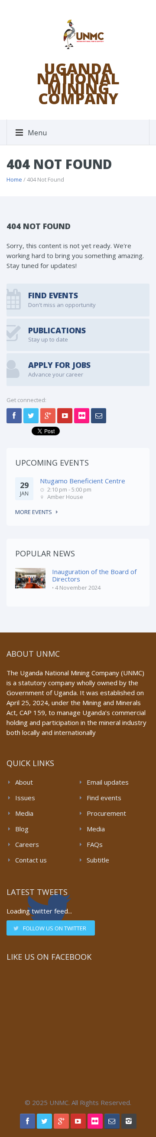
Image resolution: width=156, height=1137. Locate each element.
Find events (104, 797)
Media (24, 813)
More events (33, 512)
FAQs (95, 844)
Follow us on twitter (54, 928)
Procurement (106, 813)
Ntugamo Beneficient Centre (82, 480)
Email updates (108, 782)
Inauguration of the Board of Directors (94, 575)
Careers (27, 844)
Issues (25, 797)
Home (14, 179)
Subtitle (98, 860)
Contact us (31, 860)
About (24, 782)
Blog (22, 828)
